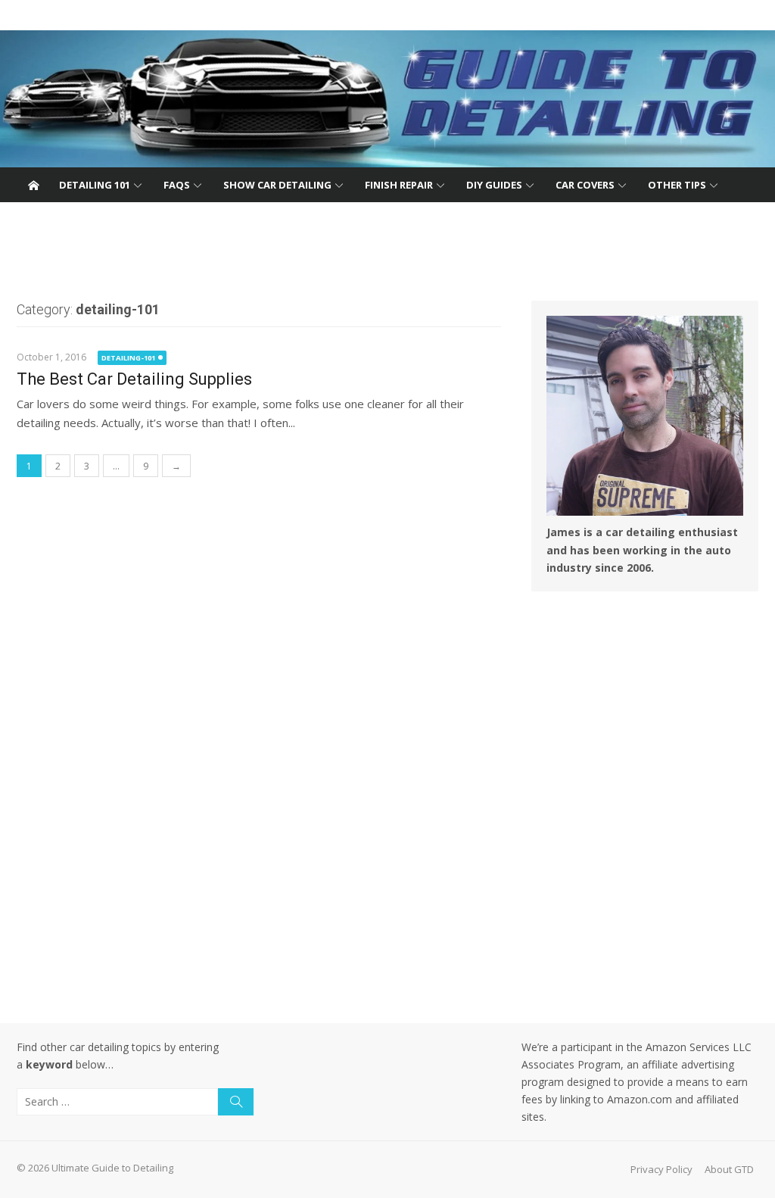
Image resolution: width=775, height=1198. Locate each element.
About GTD (729, 1169)
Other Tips (677, 185)
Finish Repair (399, 185)
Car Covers (585, 185)
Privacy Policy (661, 1169)
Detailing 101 (94, 185)
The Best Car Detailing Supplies (134, 379)
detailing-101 (128, 358)
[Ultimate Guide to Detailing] (387, 98)
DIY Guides (494, 185)
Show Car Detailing (277, 185)
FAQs (176, 185)
